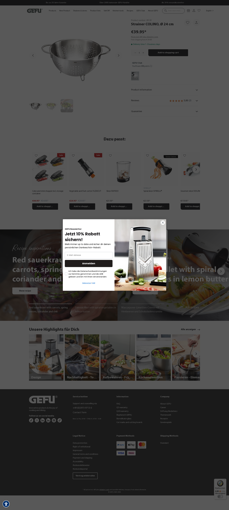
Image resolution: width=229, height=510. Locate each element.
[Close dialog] (162, 222)
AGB (93, 283)
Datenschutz (86, 283)
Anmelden (88, 263)
